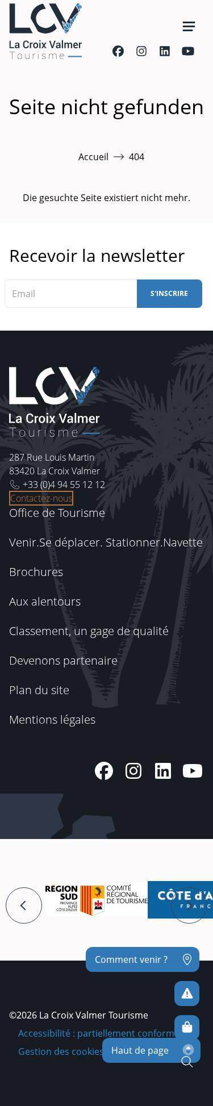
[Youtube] (187, 51)
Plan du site (39, 690)
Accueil (93, 157)
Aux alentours (45, 601)
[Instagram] (141, 51)
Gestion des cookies (61, 1051)
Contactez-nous (41, 498)
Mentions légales (52, 719)
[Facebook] (118, 51)
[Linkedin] (164, 51)
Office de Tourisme (57, 512)
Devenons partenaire (63, 660)
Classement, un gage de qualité (89, 630)
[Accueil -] (45, 31)
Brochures (36, 571)
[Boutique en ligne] (186, 1027)
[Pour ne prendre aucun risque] (186, 993)
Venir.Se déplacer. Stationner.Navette (106, 542)
